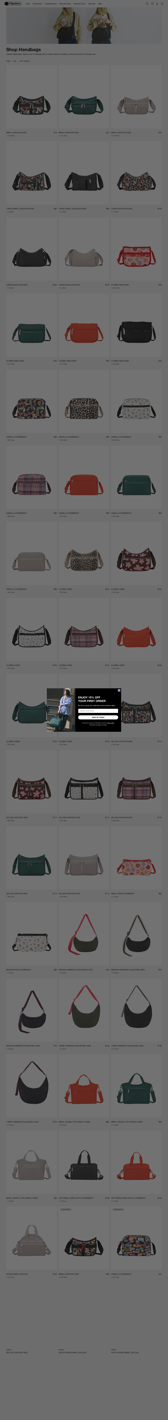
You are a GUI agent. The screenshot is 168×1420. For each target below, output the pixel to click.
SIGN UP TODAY (98, 717)
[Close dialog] (119, 690)
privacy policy (110, 723)
